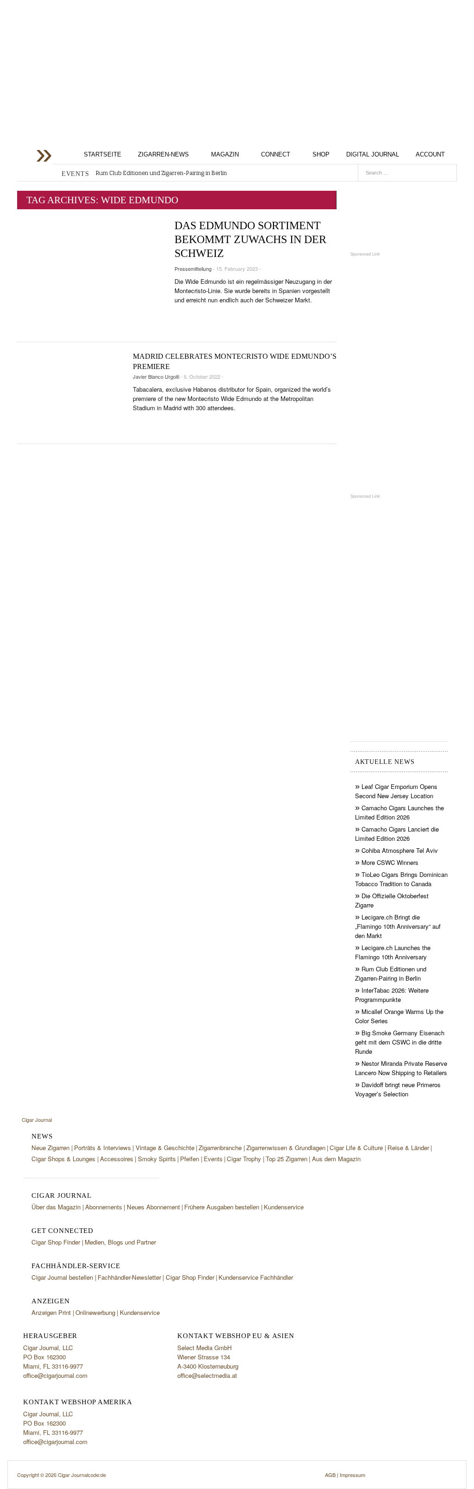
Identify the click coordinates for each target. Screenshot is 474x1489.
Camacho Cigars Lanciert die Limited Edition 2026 (397, 834)
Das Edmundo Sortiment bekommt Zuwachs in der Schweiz (250, 239)
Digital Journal (372, 154)
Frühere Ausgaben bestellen (221, 1206)
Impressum (352, 1474)
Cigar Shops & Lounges (63, 1158)
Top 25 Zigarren (286, 1158)
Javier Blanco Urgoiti (156, 376)
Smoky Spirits (157, 1158)
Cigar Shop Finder (55, 1242)
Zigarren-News (163, 154)
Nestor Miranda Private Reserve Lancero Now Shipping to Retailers (401, 1068)
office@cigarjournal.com (55, 1375)
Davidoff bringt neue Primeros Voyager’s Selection (398, 1089)
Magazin (225, 154)
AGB (330, 1474)
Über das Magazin (56, 1206)
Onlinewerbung (95, 1312)
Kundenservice (284, 1206)
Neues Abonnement (153, 1206)
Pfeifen (189, 1158)
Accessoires (116, 1158)
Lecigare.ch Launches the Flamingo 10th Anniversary (392, 952)
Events (213, 1158)
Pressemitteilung (193, 268)
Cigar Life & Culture (356, 1147)
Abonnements (103, 1206)
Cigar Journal (91, 71)
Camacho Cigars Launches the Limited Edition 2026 (399, 812)
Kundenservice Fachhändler (255, 1277)
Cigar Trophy (244, 1158)
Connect (275, 154)
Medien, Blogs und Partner (120, 1242)
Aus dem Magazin (336, 1158)
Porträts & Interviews (102, 1147)
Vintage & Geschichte (165, 1147)
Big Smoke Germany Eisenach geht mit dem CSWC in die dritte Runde (399, 1042)
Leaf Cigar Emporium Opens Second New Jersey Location (396, 791)
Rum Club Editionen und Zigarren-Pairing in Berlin (161, 173)
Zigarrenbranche (220, 1147)
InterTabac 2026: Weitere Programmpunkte (392, 995)
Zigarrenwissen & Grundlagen (285, 1147)
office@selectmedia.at (207, 1375)
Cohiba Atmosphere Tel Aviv (400, 850)
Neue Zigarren (50, 1147)
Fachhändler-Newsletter (129, 1277)
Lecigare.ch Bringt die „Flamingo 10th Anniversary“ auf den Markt (398, 926)
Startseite (102, 154)
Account (430, 154)
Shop (321, 154)
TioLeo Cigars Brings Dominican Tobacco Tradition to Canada (401, 879)
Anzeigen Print (51, 1312)
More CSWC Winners (390, 862)
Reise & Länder (408, 1147)
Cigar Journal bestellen (62, 1277)
